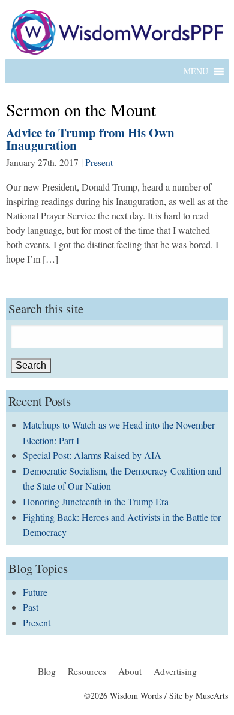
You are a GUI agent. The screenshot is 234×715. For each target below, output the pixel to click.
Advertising (175, 671)
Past (30, 607)
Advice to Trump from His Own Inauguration (90, 138)
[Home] (117, 30)
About (130, 671)
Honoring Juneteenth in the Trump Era (96, 501)
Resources (87, 671)
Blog (47, 671)
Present (99, 162)
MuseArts (212, 695)
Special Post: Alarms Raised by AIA (92, 455)
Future (35, 592)
